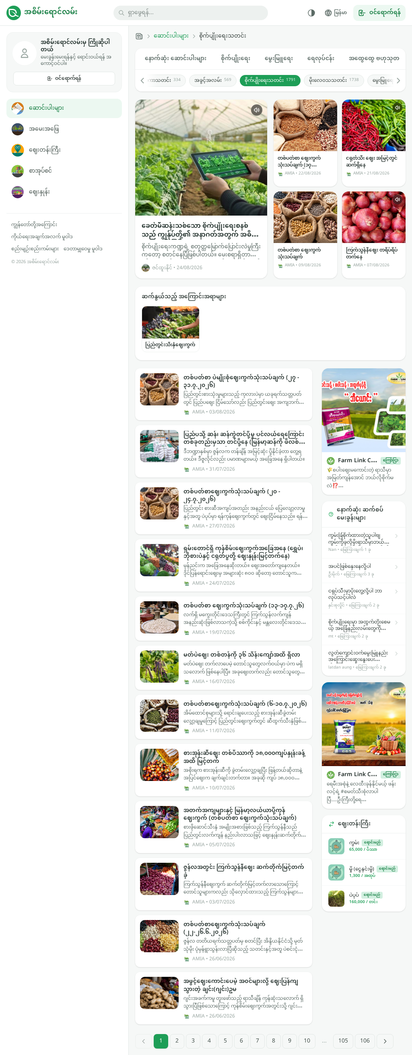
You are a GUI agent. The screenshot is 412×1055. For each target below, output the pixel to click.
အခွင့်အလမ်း (212, 80)
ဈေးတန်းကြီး (45, 150)
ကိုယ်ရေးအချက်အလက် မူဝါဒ (42, 237)
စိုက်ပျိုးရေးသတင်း (270, 80)
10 (307, 1041)
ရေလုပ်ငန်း (320, 58)
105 (343, 1041)
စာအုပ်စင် (40, 171)
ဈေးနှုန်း (39, 192)
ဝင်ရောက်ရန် (68, 78)
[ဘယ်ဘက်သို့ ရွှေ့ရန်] (146, 80)
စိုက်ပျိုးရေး (235, 58)
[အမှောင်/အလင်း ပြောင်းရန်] (311, 13)
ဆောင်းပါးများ (46, 108)
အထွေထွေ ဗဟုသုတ (374, 58)
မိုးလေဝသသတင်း (334, 80)
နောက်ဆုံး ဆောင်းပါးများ (175, 58)
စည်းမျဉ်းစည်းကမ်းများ (35, 249)
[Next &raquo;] (385, 1041)
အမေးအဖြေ (44, 129)
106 (365, 1041)
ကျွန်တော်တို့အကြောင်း (34, 225)
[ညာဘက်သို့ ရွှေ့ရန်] (394, 80)
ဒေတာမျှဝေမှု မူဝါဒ (83, 249)
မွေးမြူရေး (279, 58)
